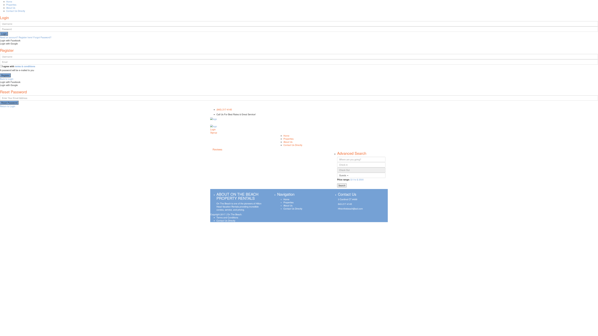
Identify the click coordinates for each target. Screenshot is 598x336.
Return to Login (7, 106)
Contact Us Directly (15, 10)
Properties (11, 4)
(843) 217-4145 (224, 109)
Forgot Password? (42, 37)
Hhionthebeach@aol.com (350, 208)
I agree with (18, 66)
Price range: (343, 179)
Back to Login (6, 78)
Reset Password (9, 102)
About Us (10, 7)
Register (5, 75)
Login (4, 33)
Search (341, 185)
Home (9, 1)
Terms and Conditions (227, 217)
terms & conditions (25, 66)
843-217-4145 (345, 203)
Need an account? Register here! (16, 37)
